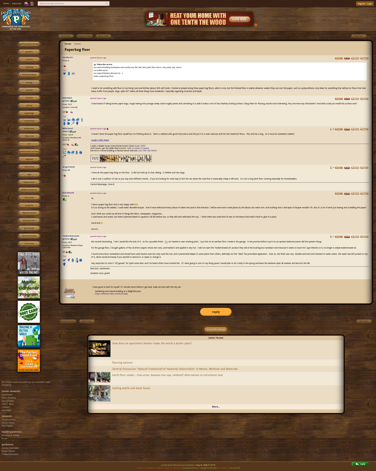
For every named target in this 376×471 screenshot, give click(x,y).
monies (29, 90)
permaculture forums (29, 44)
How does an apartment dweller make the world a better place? (152, 343)
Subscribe (16, 3)
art (29, 144)
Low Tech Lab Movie (147, 150)
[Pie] (26, 4)
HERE (143, 146)
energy (29, 83)
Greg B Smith (68, 167)
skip (29, 175)
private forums (29, 236)
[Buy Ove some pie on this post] (347, 193)
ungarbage (29, 113)
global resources (29, 190)
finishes (77, 44)
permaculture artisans (29, 152)
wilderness (29, 128)
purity (29, 105)
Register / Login (365, 3)
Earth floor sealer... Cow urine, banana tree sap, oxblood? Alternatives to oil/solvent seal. (167, 375)
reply (216, 312)
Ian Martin (67, 57)
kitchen (29, 98)
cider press (29, 198)
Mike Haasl (67, 128)
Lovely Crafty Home (100, 140)
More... (216, 406)
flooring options (122, 362)
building (29, 67)
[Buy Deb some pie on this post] (347, 98)
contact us (140, 468)
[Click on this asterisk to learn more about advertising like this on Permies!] (255, 24)
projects (29, 205)
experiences (29, 182)
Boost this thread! (216, 329)
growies (29, 52)
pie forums (29, 228)
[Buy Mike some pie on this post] (347, 129)
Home (6, 3)
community (29, 121)
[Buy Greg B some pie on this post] (347, 167)
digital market (29, 213)
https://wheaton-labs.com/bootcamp (111, 294)
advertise (150, 468)
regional (29, 159)
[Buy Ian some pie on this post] (347, 58)
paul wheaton (223, 468)
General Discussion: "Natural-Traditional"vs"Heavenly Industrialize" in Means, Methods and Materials (175, 368)
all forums (29, 244)
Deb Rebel (67, 98)
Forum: (68, 44)
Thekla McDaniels (70, 236)
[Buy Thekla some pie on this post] (347, 236)
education (29, 167)
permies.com (29, 221)
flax (166, 241)
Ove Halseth (68, 193)
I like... (65, 70)
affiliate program (163, 468)
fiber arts (29, 136)
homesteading (29, 75)
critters (29, 59)
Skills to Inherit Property (138, 148)
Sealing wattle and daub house (131, 388)
